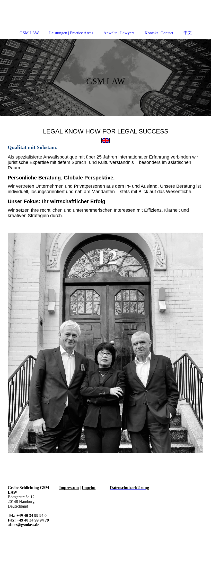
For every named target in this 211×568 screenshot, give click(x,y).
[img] (105, 77)
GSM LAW (29, 33)
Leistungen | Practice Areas (71, 33)
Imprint (88, 487)
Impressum (69, 487)
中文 (187, 32)
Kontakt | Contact (159, 33)
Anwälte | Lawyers (118, 33)
